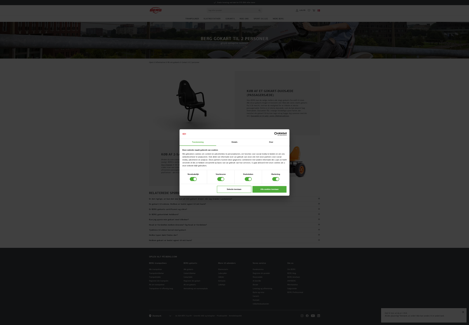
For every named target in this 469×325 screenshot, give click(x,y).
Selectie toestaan (234, 189)
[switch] (220, 179)
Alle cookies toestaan (269, 189)
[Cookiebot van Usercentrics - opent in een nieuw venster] (276, 134)
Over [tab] (271, 142)
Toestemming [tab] (198, 142)
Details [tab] (235, 142)
